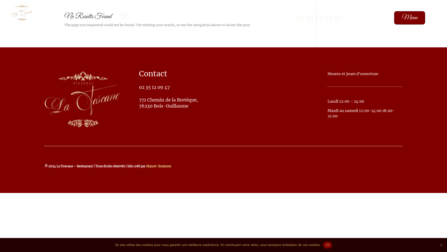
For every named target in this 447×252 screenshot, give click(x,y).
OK (327, 245)
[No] (441, 245)
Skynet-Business (158, 166)
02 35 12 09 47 (319, 17)
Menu (409, 17)
